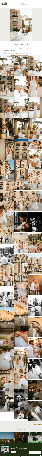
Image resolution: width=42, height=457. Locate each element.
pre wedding (16, 53)
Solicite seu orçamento (38, 424)
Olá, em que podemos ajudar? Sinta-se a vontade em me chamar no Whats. (34, 452)
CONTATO (34, 3)
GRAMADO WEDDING (23, 4)
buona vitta (30, 53)
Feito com (21, 456)
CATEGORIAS (16, 3)
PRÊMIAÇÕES (22, 3)
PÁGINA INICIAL (10, 3)
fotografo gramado (26, 53)
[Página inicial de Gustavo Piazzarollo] (4, 4)
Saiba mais (13, 451)
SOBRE (38, 3)
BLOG (31, 3)
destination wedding (21, 53)
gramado (5, 53)
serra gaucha (8, 53)
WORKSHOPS (27, 3)
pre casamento (12, 53)
